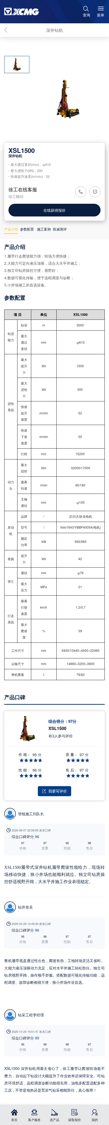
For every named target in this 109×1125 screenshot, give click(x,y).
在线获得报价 (54, 210)
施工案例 (44, 229)
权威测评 (60, 229)
